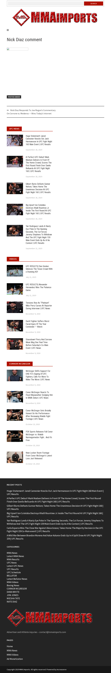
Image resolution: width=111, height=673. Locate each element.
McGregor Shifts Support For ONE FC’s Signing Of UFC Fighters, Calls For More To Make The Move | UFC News (38, 375)
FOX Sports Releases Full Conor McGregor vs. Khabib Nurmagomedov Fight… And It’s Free (39, 435)
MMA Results (13, 559)
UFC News (12, 562)
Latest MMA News (15, 556)
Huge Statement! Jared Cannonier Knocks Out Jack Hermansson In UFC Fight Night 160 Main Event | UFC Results (39, 140)
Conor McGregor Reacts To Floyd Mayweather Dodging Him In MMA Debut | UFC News (39, 395)
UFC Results (13, 569)
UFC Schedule (14, 572)
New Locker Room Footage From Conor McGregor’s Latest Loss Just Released (39, 456)
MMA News (12, 552)
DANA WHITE (13, 591)
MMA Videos (12, 582)
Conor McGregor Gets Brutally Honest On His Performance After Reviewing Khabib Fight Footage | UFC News (38, 414)
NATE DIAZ (12, 601)
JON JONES (12, 595)
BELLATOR (12, 575)
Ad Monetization (15, 658)
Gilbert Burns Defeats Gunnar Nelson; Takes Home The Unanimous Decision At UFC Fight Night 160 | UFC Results (38, 188)
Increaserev (62, 669)
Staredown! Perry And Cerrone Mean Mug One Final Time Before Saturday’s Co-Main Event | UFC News (39, 343)
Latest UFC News (15, 565)
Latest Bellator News (17, 578)
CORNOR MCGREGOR (17, 588)
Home (10, 646)
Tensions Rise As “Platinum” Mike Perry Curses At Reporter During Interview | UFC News (39, 306)
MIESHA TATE (13, 598)
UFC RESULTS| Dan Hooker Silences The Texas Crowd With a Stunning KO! (39, 269)
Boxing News (13, 585)
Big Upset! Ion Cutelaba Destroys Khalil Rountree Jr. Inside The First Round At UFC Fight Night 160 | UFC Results (38, 209)
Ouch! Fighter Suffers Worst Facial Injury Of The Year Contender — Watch (37, 324)
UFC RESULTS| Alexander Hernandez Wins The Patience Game (38, 287)
